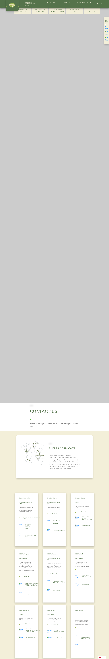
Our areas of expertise (22, 10)
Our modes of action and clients (57, 10)
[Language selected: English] (102, 657)
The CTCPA (92, 11)
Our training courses (74, 10)
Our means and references (40, 10)
